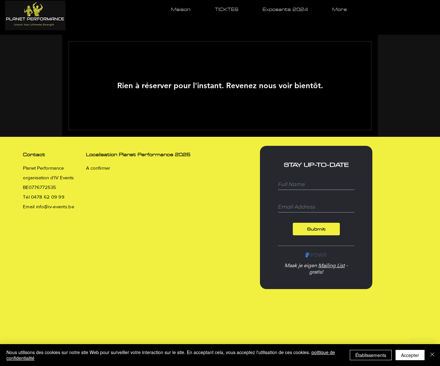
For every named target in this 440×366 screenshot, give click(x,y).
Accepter (410, 355)
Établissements (370, 355)
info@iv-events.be (55, 206)
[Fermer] (432, 355)
